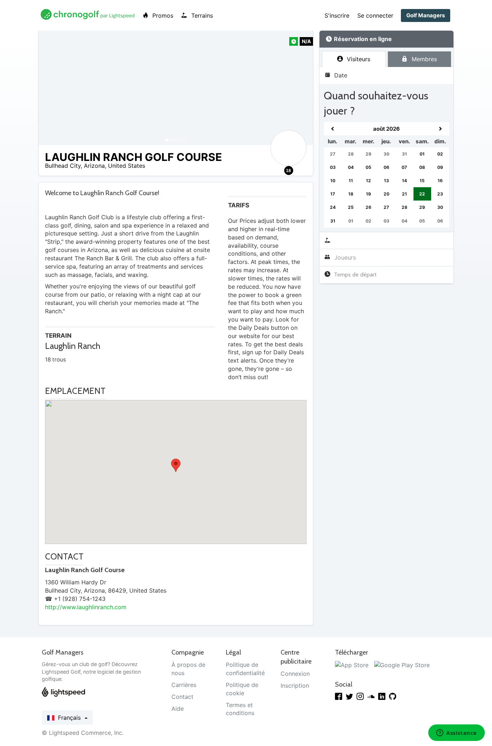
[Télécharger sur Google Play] (402, 664)
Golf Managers (425, 15)
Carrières (183, 684)
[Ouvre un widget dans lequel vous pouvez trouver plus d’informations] (456, 733)
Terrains (201, 15)
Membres (423, 59)
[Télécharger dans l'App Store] (351, 664)
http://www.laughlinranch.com (85, 607)
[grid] (386, 175)
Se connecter (375, 15)
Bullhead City (63, 165)
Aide (177, 708)
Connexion (295, 673)
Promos (162, 15)
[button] (51, 88)
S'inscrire (337, 15)
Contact (182, 696)
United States (126, 165)
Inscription (295, 685)
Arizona (94, 165)
